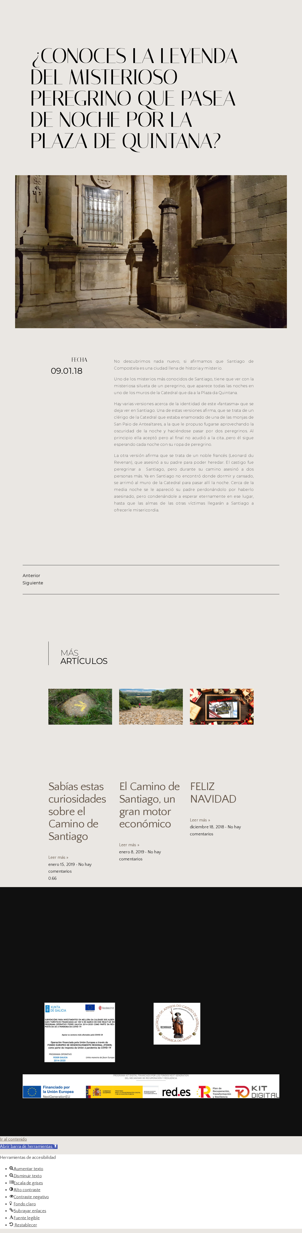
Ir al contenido (13, 1139)
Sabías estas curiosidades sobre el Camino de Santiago (77, 811)
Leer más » (58, 857)
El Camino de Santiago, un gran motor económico (149, 805)
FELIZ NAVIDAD (213, 792)
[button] (29, 1146)
